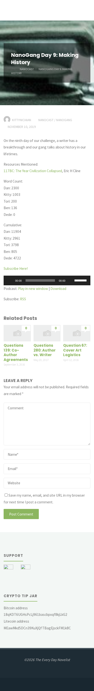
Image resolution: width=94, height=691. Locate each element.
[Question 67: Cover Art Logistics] (76, 333)
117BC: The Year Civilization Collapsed (33, 171)
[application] (47, 280)
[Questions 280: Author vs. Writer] (47, 333)
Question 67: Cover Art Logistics (75, 350)
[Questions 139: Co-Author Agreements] (17, 333)
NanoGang (64, 120)
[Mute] (70, 280)
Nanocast (27, 69)
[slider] (81, 280)
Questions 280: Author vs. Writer (45, 350)
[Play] (9, 280)
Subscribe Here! (16, 268)
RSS (23, 299)
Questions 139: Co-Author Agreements (16, 352)
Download (58, 288)
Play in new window (33, 288)
